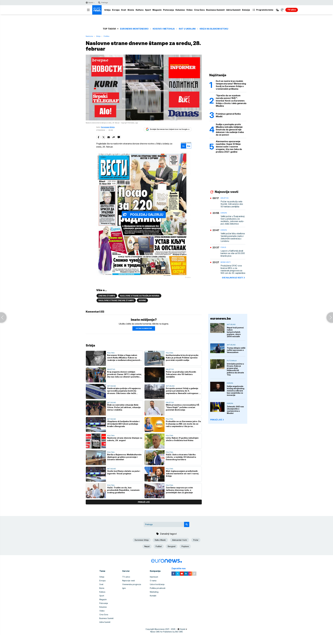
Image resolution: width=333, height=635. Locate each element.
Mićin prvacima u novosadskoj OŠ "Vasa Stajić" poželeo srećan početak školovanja (182, 407)
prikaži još (144, 502)
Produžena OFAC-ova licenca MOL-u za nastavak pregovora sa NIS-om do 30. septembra (233, 269)
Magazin (157, 10)
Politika (106, 36)
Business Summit (215, 10)
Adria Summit (233, 10)
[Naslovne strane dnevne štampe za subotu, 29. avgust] (96, 441)
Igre (124, 588)
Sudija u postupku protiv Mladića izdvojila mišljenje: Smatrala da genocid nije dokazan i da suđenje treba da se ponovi (230, 129)
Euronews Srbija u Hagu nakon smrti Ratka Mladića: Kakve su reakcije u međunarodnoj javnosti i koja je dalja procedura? (124, 357)
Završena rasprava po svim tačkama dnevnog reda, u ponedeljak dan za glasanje (179, 490)
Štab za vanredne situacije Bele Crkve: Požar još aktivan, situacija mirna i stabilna (123, 407)
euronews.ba (220, 318)
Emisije (246, 10)
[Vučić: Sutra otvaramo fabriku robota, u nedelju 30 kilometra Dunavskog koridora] (155, 457)
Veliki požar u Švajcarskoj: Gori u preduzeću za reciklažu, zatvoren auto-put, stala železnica (233, 220)
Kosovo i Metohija (164, 29)
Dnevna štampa (106, 296)
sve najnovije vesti (232, 278)
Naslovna (89, 36)
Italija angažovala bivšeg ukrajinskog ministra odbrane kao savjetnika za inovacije (235, 390)
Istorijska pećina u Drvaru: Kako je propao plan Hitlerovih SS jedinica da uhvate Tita (235, 369)
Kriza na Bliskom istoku (214, 29)
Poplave (185, 546)
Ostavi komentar (144, 328)
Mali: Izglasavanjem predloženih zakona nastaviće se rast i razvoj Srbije (182, 473)
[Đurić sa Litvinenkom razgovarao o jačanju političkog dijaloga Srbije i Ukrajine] (329, 317)
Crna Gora (199, 10)
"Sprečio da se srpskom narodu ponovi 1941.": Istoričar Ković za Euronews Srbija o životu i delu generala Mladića (231, 100)
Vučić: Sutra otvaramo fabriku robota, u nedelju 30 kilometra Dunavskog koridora (181, 457)
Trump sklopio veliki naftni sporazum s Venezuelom (236, 350)
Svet (123, 10)
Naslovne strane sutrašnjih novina (139, 296)
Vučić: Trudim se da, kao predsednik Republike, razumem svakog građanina (123, 490)
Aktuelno (111, 386)
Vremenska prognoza (131, 584)
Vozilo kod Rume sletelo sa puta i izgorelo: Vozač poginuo (123, 472)
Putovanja (168, 10)
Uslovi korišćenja (157, 584)
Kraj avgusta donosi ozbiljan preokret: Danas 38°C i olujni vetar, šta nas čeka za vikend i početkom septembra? (124, 374)
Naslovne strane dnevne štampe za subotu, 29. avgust (124, 439)
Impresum (154, 577)
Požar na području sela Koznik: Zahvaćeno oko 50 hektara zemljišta (181, 374)
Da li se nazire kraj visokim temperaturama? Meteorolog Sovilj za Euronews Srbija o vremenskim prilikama (231, 85)
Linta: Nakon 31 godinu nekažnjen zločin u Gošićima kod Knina (182, 439)
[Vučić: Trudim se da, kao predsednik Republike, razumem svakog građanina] (96, 490)
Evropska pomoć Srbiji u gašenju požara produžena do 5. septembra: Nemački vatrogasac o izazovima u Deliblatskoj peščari (183, 391)
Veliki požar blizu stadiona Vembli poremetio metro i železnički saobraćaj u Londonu (233, 237)
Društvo (111, 369)
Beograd (171, 546)
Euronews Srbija (142, 540)
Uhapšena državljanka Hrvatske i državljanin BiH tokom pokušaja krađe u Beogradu (123, 424)
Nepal (146, 546)
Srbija (107, 10)
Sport (148, 10)
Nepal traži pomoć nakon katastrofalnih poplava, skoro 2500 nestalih (235, 332)
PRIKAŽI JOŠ (216, 420)
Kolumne (180, 10)
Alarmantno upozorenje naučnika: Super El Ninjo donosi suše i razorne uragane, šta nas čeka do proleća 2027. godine (229, 146)
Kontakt (153, 596)
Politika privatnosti (157, 588)
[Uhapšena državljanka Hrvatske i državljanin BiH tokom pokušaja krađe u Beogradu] (96, 424)
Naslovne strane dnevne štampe (116, 300)
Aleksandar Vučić (179, 540)
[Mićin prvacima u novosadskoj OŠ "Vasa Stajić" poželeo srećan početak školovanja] (155, 407)
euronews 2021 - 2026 (165, 629)
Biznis (131, 10)
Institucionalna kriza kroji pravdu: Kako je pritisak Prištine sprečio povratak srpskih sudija (182, 357)
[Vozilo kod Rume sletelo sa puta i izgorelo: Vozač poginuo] (96, 474)
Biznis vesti (226, 262)
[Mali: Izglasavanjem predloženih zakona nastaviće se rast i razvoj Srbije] (155, 474)
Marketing (154, 592)
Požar (195, 540)
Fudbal (159, 546)
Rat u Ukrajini (187, 29)
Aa (183, 146)
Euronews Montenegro (134, 29)
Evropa (116, 10)
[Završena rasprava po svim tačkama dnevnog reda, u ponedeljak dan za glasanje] (155, 490)
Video (189, 10)
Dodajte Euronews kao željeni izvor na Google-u (169, 129)
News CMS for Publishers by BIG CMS (166, 632)
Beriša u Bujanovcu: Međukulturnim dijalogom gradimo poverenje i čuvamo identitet (124, 457)
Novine (142, 300)
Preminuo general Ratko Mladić (228, 115)
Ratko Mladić (160, 540)
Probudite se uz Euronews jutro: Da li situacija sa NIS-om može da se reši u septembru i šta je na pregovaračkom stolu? (183, 424)
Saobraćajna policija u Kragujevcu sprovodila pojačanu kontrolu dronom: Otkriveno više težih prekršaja (124, 391)
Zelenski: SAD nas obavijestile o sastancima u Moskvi (235, 409)
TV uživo (126, 577)
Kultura (139, 10)
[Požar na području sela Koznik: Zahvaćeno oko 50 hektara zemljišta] (155, 374)
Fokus (223, 247)
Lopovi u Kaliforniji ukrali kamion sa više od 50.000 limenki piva (233, 253)
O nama (153, 580)
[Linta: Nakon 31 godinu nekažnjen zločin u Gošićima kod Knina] (155, 441)
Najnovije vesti (128, 580)
